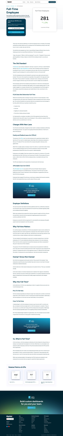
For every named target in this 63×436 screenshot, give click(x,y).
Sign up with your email (16, 32)
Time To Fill (12, 382)
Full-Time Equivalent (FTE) (30, 382)
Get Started (31, 195)
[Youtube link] (9, 426)
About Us (7, 421)
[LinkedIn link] (7, 426)
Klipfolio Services (9, 424)
